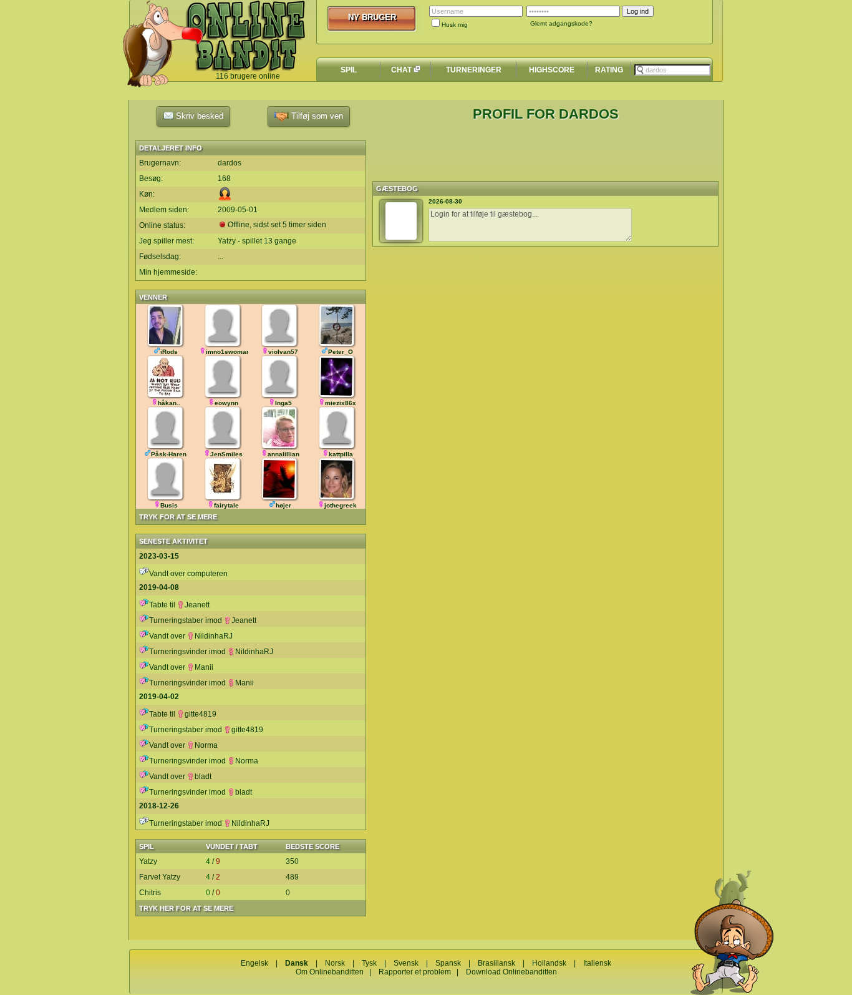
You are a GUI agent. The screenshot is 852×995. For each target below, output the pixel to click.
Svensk (406, 963)
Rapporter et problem (415, 972)
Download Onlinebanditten (511, 972)
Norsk (335, 963)
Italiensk (597, 963)
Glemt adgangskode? (561, 23)
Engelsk (254, 963)
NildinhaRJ (214, 636)
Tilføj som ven (316, 115)
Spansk (448, 963)
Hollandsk (549, 963)
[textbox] (672, 70)
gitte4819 (200, 714)
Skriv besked (198, 115)
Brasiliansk (496, 963)
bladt (203, 776)
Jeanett (197, 604)
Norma (206, 745)
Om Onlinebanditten (330, 972)
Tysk (369, 963)
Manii (204, 667)
